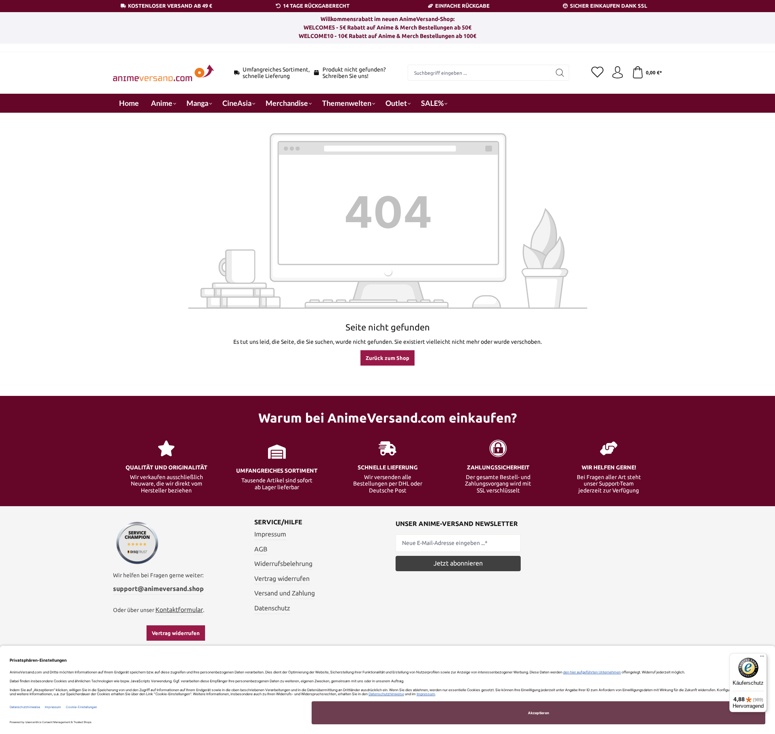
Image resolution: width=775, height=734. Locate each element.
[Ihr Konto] (618, 72)
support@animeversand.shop (158, 588)
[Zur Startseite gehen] (163, 73)
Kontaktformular (179, 609)
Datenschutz (272, 608)
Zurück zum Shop (387, 358)
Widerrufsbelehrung (283, 563)
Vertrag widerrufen (176, 633)
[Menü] (762, 658)
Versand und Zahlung (284, 593)
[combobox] (479, 73)
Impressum (270, 534)
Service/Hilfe (278, 522)
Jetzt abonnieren (458, 563)
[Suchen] (560, 73)
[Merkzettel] (597, 72)
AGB (260, 549)
